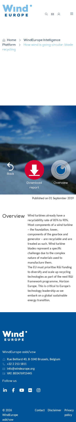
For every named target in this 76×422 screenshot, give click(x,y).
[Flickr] (30, 390)
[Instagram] (38, 390)
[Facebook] (13, 390)
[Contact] (52, 14)
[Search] (46, 14)
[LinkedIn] (5, 390)
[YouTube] (21, 390)
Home (11, 40)
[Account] (58, 14)
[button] (72, 13)
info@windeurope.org (21, 368)
